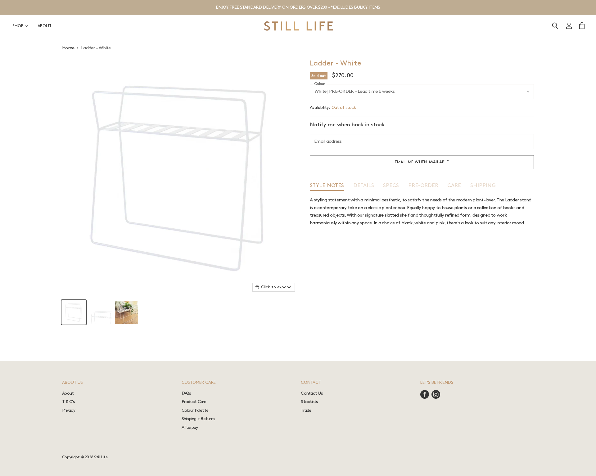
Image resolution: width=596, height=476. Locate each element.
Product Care (194, 402)
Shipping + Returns (198, 419)
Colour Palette (195, 410)
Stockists (309, 402)
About (68, 393)
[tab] (327, 187)
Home (68, 48)
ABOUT (45, 26)
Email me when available (422, 162)
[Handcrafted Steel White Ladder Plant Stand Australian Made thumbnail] (73, 312)
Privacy (68, 410)
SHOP (18, 26)
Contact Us (312, 393)
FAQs (186, 393)
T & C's (68, 402)
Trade (306, 410)
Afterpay (190, 427)
